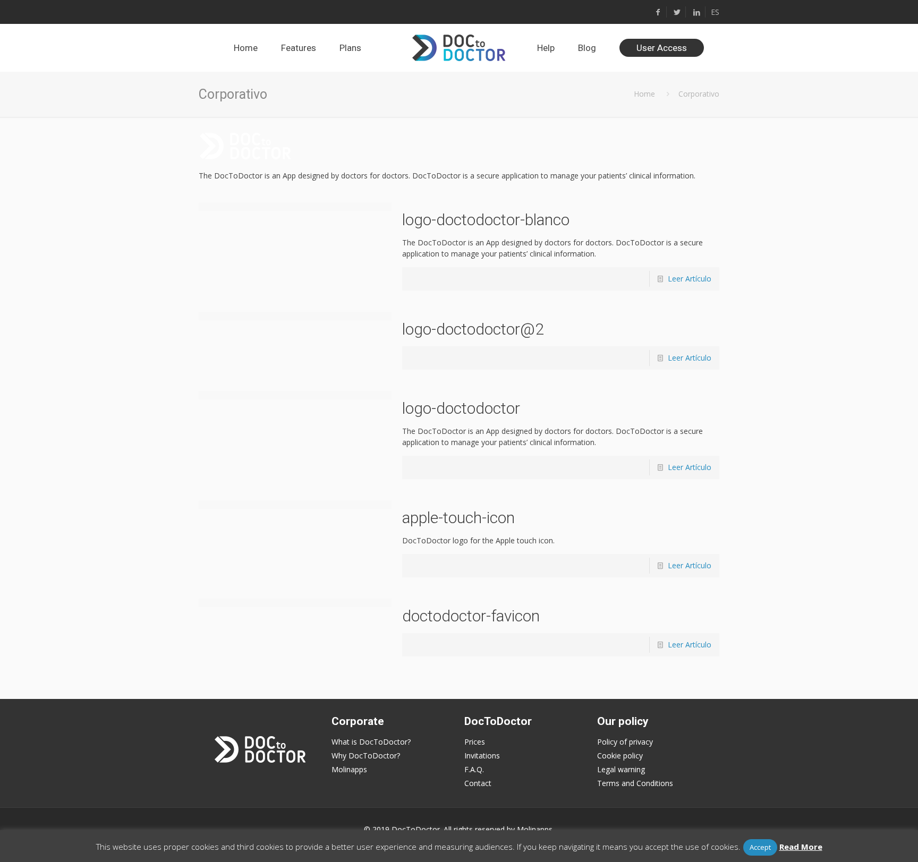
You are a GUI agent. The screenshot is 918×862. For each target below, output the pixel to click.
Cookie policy (620, 755)
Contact (477, 783)
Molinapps (349, 769)
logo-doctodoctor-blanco (486, 219)
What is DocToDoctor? (371, 742)
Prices (474, 742)
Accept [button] (760, 847)
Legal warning (621, 769)
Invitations (482, 755)
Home (644, 94)
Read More (800, 846)
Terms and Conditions (635, 783)
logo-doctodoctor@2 (473, 329)
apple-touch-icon (458, 517)
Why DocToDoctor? (366, 755)
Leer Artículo (689, 279)
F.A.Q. (474, 769)
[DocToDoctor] (458, 48)
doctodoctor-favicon (471, 616)
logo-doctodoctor (461, 408)
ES (715, 12)
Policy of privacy (625, 742)
